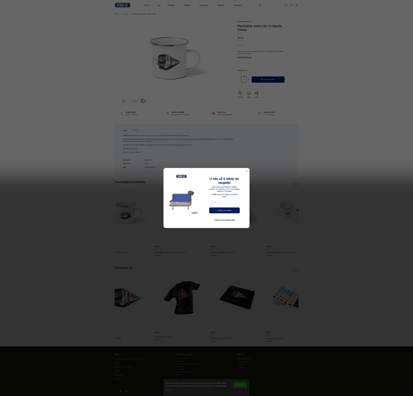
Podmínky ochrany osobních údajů (224, 220)
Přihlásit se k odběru (224, 210)
